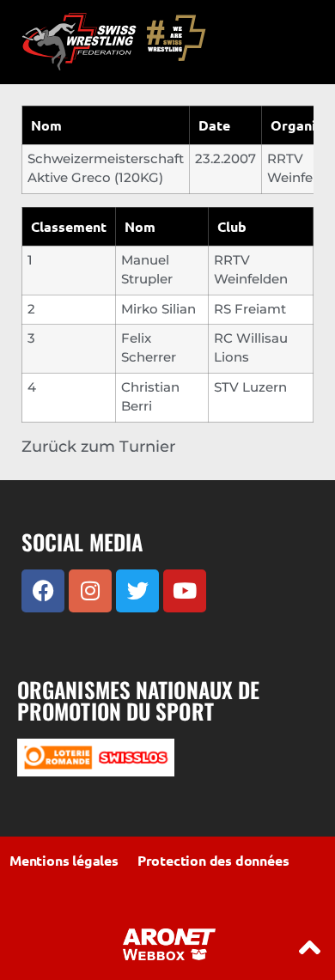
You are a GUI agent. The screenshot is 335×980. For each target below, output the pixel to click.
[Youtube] (184, 590)
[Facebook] (42, 590)
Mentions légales (64, 860)
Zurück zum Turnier (98, 446)
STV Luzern (250, 387)
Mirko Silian (158, 309)
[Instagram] (90, 590)
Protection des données (213, 860)
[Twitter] (137, 590)
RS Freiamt (250, 309)
